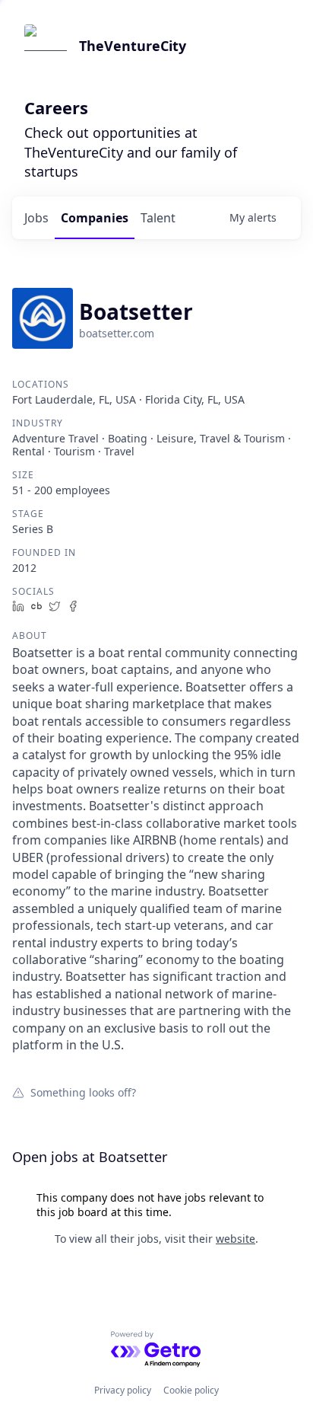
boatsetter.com (116, 333)
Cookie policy (191, 1390)
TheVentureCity (132, 46)
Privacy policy (122, 1390)
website (235, 1238)
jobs (36, 217)
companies (94, 217)
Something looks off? (83, 1092)
